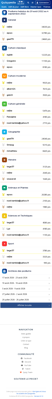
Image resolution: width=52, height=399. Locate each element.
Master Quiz (36, 7)
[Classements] (32, 2)
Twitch (27, 369)
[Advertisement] (26, 315)
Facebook (28, 358)
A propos (26, 337)
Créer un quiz (26, 341)
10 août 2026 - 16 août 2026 (14, 283)
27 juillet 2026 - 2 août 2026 (14, 294)
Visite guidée (26, 334)
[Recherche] (28, 2)
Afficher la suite (25, 305)
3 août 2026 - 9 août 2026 (13, 288)
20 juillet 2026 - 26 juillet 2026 (15, 299)
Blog (26, 348)
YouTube (27, 365)
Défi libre (25, 7)
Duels (4, 7)
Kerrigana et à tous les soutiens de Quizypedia (31, 392)
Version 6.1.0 (38, 396)
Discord (28, 362)
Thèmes (46, 7)
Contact (26, 344)
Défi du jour (13, 7)
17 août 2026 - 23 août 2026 (14, 277)
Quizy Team (27, 372)
